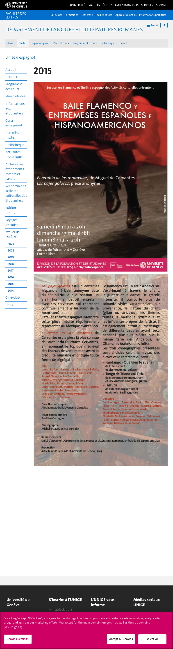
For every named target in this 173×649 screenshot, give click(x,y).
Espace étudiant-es (126, 15)
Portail (154, 25)
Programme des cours (85, 43)
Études (107, 5)
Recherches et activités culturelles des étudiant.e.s (16, 193)
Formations (71, 15)
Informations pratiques (152, 15)
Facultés (94, 5)
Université (77, 5)
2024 (11, 244)
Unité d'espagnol (20, 57)
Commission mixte (14, 135)
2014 (11, 291)
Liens (9, 305)
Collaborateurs (127, 5)
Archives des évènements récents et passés (14, 171)
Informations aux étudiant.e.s (15, 108)
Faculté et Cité (104, 15)
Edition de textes (12, 210)
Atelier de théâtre (12, 234)
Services (147, 5)
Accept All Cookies (121, 639)
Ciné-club (12, 297)
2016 (11, 277)
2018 (11, 264)
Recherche (87, 15)
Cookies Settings (18, 639)
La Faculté (56, 15)
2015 (11, 284)
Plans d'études (61, 43)
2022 (11, 250)
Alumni (161, 5)
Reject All (152, 639)
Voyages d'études (11, 222)
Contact (122, 43)
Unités (23, 43)
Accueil (11, 43)
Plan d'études (15, 96)
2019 (11, 257)
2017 (11, 270)
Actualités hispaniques (14, 154)
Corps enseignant (40, 43)
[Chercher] (164, 25)
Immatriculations (61, 610)
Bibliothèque (107, 43)
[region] (86, 630)
